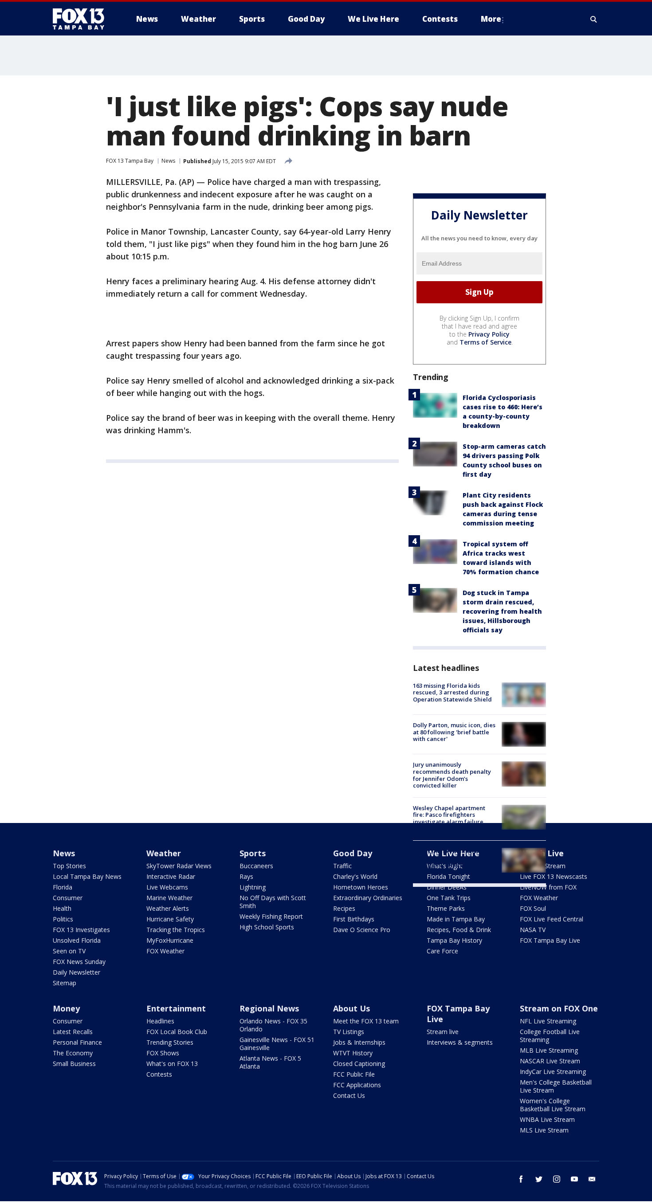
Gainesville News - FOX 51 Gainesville (277, 1043)
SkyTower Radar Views (179, 866)
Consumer (67, 897)
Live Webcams (167, 887)
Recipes (344, 908)
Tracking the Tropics (175, 929)
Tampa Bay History (454, 940)
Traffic (342, 866)
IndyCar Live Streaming (553, 1071)
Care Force (442, 951)
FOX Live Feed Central (551, 919)
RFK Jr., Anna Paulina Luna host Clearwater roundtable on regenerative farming (452, 858)
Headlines (160, 1021)
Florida (62, 887)
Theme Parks (446, 908)
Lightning (253, 887)
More (491, 19)
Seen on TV (69, 951)
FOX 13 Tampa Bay (129, 161)
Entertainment (176, 1008)
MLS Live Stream (544, 1130)
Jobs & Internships (359, 1042)
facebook (521, 1179)
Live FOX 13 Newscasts (553, 876)
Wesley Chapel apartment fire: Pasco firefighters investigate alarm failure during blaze (449, 818)
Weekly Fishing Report (271, 916)
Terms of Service (485, 342)
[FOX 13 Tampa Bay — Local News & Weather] (82, 19)
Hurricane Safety (170, 919)
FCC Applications (357, 1085)
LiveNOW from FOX (548, 887)
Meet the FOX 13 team (366, 1021)
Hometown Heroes (360, 887)
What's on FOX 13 (172, 1063)
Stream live (443, 1031)
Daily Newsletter (76, 972)
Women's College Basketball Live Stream (552, 1105)
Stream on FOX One (559, 1008)
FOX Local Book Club (176, 1031)
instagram (557, 1179)
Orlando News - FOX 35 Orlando (273, 1025)
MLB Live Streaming (549, 1050)
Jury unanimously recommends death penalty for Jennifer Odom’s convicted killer (452, 774)
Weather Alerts (167, 908)
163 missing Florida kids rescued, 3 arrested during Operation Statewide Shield (452, 692)
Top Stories (69, 866)
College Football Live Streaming (550, 1035)
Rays (246, 876)
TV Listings (348, 1031)
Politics (63, 919)
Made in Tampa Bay (456, 919)
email (592, 1179)
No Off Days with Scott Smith (273, 901)
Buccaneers (256, 866)
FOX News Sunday (79, 961)
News (168, 161)
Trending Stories (169, 1042)
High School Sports (267, 927)
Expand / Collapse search (594, 19)
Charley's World (355, 876)
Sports (253, 853)
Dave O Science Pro (361, 929)
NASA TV (533, 929)
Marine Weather (169, 897)
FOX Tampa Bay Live (550, 940)
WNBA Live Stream (547, 1119)
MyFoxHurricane (169, 940)
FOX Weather (165, 951)
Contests (159, 1074)
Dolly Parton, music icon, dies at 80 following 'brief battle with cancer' (454, 732)
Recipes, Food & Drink (459, 929)
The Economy (73, 1053)
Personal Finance (77, 1042)
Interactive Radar (170, 876)
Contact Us (349, 1095)
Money (66, 1008)
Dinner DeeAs (447, 887)
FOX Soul (533, 908)
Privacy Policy (489, 334)
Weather (163, 853)
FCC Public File (354, 1074)
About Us (351, 1008)
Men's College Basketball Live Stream (556, 1086)
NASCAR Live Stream (550, 1061)
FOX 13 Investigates (81, 929)
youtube (574, 1179)
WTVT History (353, 1053)
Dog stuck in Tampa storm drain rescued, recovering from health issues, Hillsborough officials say (502, 611)
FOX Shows (162, 1053)
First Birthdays (353, 919)
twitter (539, 1179)
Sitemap (64, 983)
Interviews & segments (460, 1042)
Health (62, 908)
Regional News (269, 1008)
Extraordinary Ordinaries (367, 897)
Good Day (352, 853)
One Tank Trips (449, 897)
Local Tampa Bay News (87, 876)
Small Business (74, 1063)
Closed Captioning (359, 1063)
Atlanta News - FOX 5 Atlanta (270, 1062)
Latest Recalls (73, 1031)
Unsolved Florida (77, 940)
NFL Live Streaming (548, 1021)
